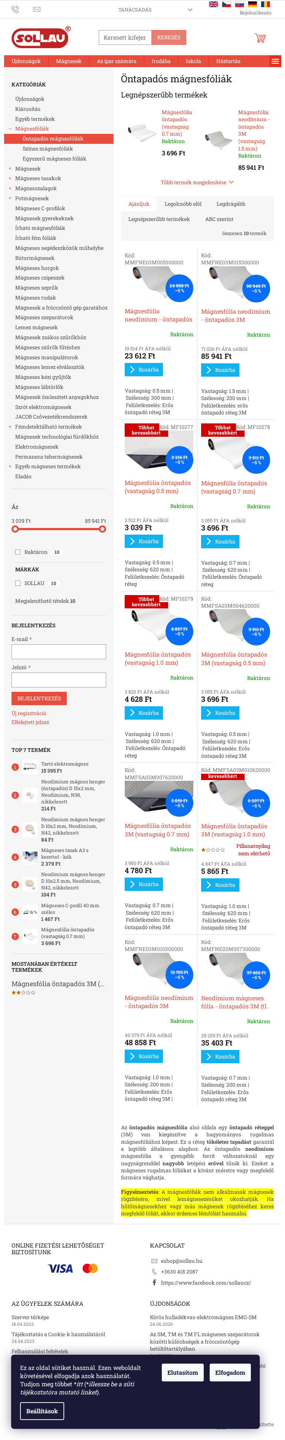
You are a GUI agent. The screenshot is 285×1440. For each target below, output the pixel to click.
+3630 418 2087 (179, 1271)
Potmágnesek (32, 198)
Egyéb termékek (35, 118)
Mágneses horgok (37, 267)
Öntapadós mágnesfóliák (53, 138)
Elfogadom (230, 1372)
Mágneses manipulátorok (46, 357)
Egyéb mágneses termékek (48, 466)
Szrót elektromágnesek (43, 406)
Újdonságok (30, 98)
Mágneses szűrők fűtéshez (47, 347)
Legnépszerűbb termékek (159, 218)
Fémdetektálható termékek (48, 426)
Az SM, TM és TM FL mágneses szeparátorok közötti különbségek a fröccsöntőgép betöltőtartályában (205, 1341)
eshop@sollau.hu (182, 1260)
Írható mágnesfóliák (40, 227)
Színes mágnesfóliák (48, 148)
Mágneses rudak (35, 297)
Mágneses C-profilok (40, 208)
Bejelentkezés (39, 698)
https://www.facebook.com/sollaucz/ (206, 1282)
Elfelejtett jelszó (30, 722)
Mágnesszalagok (36, 188)
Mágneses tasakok (38, 178)
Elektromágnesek (37, 446)
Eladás (23, 476)
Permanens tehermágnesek (49, 456)
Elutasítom (182, 1372)
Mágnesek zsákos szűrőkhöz (50, 337)
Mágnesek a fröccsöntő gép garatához (61, 307)
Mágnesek (28, 168)
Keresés (168, 37)
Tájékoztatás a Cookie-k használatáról (58, 1334)
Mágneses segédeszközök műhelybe (59, 247)
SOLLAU (40, 583)
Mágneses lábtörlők (39, 386)
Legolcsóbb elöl (183, 203)
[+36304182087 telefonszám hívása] (22, 9)
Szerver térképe (30, 1317)
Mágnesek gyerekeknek (44, 218)
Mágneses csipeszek (40, 277)
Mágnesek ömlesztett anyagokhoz (57, 396)
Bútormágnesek (35, 257)
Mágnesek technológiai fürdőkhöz (57, 436)
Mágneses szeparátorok (44, 317)
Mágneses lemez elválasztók (50, 366)
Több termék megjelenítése (193, 182)
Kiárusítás (27, 108)
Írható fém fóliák (35, 237)
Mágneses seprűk (36, 287)
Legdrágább (231, 203)
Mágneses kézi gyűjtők (43, 376)
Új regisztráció (29, 713)
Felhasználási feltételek (40, 1351)
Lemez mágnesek (36, 327)
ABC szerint (219, 218)
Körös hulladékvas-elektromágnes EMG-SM (203, 1317)
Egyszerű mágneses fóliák (54, 158)
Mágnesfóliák (32, 128)
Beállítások (42, 1411)
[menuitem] (26, 61)
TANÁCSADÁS (135, 9)
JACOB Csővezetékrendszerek (51, 416)
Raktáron (42, 551)
